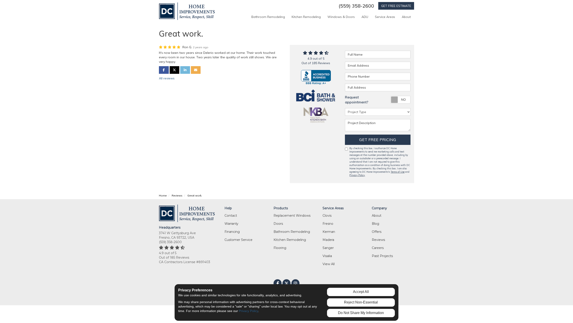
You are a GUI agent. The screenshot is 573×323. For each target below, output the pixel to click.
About (376, 216)
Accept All (361, 292)
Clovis (327, 216)
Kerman (329, 232)
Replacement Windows (292, 216)
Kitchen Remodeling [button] (306, 17)
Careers (378, 248)
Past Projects (382, 256)
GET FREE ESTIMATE (396, 6)
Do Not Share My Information (361, 313)
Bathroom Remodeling (292, 232)
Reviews (378, 240)
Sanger (328, 248)
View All (329, 264)
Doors (278, 224)
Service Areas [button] (385, 17)
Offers (376, 232)
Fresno (328, 224)
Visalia (327, 256)
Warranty (231, 224)
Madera (328, 240)
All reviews (167, 78)
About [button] (406, 17)
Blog (375, 224)
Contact (230, 216)
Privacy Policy (357, 175)
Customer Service (238, 240)
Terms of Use (397, 171)
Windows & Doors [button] (341, 17)
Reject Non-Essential (361, 302)
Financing (232, 232)
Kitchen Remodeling (290, 240)
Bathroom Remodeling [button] (268, 17)
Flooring (280, 248)
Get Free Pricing (377, 139)
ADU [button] (364, 17)
